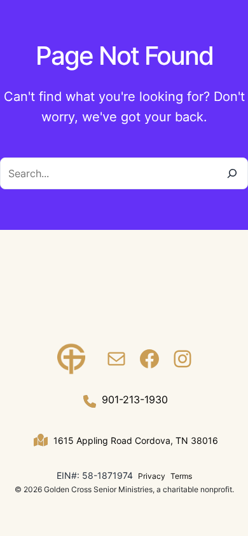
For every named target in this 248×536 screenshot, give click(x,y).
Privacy (151, 476)
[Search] (232, 173)
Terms (181, 476)
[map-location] (41, 440)
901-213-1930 (135, 399)
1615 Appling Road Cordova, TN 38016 (135, 440)
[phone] (89, 401)
